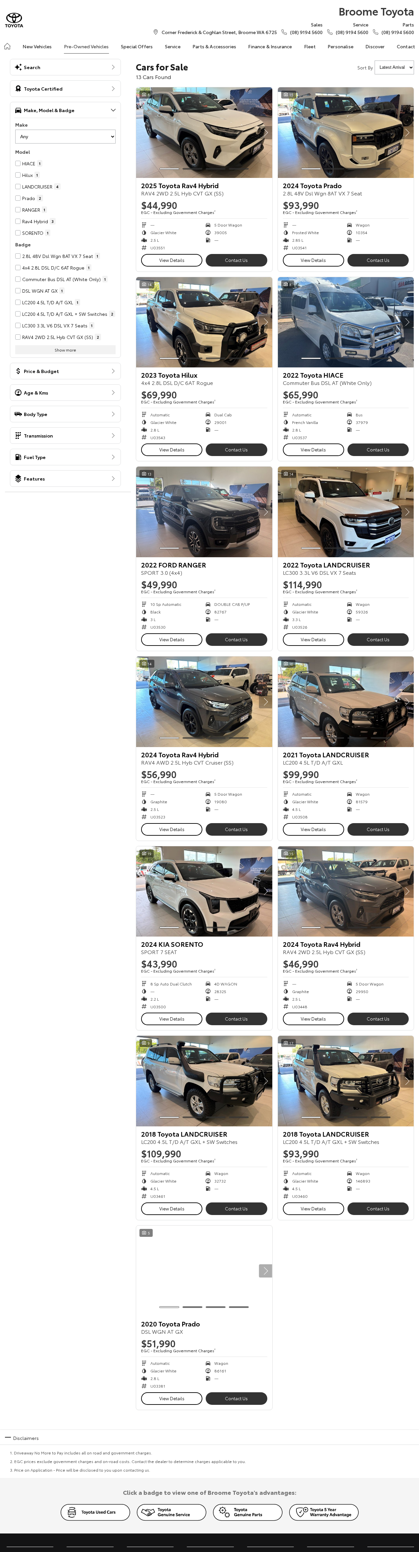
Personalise (340, 46)
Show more (65, 350)
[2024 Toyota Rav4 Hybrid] (204, 701)
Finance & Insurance (270, 46)
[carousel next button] (265, 132)
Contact (406, 46)
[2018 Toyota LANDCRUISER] (204, 1081)
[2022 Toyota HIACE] (346, 322)
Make (21, 124)
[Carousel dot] (169, 169)
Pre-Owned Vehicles (86, 46)
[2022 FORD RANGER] (204, 512)
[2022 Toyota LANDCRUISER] (346, 512)
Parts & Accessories (214, 46)
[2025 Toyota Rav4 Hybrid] (204, 132)
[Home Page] (14, 20)
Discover (375, 46)
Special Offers (137, 46)
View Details (171, 260)
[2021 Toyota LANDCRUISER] (346, 701)
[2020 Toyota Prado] (204, 1271)
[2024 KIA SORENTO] (204, 891)
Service (173, 46)
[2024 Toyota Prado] (346, 132)
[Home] (7, 46)
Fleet (310, 46)
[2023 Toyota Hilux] (204, 322)
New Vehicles (37, 46)
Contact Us (236, 260)
